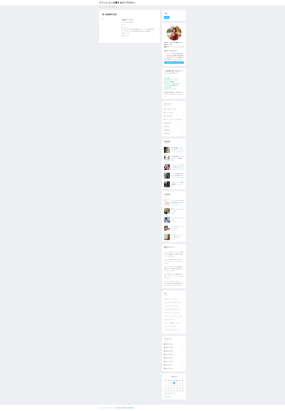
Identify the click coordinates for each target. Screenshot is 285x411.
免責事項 (124, 408)
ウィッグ (169, 112)
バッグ (168, 116)
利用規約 (118, 408)
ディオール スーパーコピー (171, 80)
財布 (167, 130)
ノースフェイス (168, 306)
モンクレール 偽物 (169, 81)
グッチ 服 (166, 78)
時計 (168, 123)
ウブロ (166, 316)
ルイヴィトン (168, 299)
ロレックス (167, 302)
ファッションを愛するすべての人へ (117, 2)
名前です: (166, 42)
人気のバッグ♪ (127, 19)
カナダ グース (176, 309)
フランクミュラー (169, 319)
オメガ (180, 316)
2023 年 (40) (169, 354)
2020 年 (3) (168, 365)
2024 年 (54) (169, 351)
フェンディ (179, 323)
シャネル (174, 302)
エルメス (175, 299)
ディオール (167, 312)
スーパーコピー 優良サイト (171, 85)
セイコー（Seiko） (169, 323)
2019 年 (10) (169, 368)
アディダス (173, 326)
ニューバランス (173, 316)
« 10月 (165, 396)
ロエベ (179, 302)
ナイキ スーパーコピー (170, 89)
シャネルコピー (168, 87)
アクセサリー (170, 109)
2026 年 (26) (169, 344)
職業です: (166, 47)
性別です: (166, 44)
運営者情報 (131, 408)
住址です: (166, 50)
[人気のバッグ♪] (102, 19)
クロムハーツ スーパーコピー (172, 83)
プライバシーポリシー (109, 408)
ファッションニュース (173, 119)
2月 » (169, 396)
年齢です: (177, 42)
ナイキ (176, 306)
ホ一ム (101, 408)
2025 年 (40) (169, 347)
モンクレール (168, 309)
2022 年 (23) (169, 358)
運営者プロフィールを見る (174, 62)
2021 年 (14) (169, 361)
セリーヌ (166, 326)
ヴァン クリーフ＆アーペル (171, 330)
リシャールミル (176, 312)
